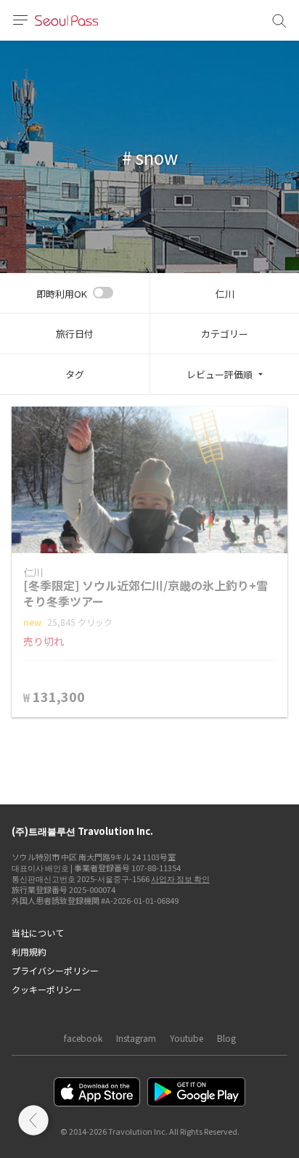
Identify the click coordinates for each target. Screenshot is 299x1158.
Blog (226, 1038)
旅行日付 (75, 334)
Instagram (136, 1038)
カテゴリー (224, 334)
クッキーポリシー (46, 989)
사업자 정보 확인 (180, 878)
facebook (83, 1038)
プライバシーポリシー (55, 970)
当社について (38, 932)
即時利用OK (61, 294)
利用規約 (29, 951)
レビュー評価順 (220, 374)
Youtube (186, 1038)
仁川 (225, 294)
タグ (74, 374)
